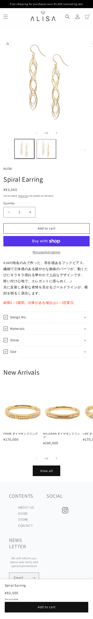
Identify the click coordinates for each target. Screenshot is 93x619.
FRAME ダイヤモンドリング (20, 433)
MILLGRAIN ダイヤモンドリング (61, 435)
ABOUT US (26, 507)
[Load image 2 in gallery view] (46, 149)
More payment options (46, 252)
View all (46, 471)
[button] (6, 17)
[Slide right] (56, 133)
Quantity (9, 203)
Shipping (23, 195)
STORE (23, 519)
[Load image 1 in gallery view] (24, 149)
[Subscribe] (34, 578)
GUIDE (23, 513)
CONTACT (25, 525)
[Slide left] (37, 133)
